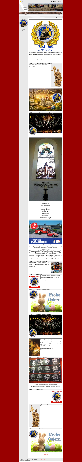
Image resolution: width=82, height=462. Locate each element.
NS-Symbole (23, 30)
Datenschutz (23, 29)
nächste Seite (46, 454)
